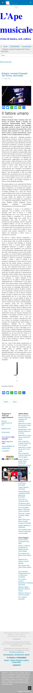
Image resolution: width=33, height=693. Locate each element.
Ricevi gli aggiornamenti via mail (6, 423)
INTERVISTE (19, 655)
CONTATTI (17, 665)
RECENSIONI (14, 46)
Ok (29, 688)
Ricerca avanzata (5, 62)
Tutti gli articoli (5, 432)
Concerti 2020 (26, 46)
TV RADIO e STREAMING (16, 657)
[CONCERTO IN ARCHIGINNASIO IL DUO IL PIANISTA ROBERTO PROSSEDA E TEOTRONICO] (16, 368)
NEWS (26, 655)
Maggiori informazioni (24, 691)
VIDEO (6, 660)
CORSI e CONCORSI (20, 661)
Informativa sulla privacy (17, 652)
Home (6, 46)
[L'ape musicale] (12, 2)
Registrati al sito (6, 428)
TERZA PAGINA (16, 660)
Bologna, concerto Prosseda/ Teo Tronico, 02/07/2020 (14, 74)
